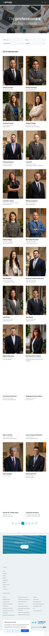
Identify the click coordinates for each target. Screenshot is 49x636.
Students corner (6, 584)
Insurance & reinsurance (23, 606)
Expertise (5, 573)
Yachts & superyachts (37, 610)
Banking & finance (6, 599)
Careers (4, 586)
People (4, 575)
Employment (5, 613)
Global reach (5, 580)
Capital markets (6, 601)
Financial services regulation (23, 599)
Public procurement (37, 601)
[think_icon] (44, 627)
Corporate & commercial (8, 608)
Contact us (24, 546)
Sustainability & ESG (37, 606)
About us (4, 578)
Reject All (17, 630)
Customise (8, 630)
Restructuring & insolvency (38, 604)
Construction (5, 606)
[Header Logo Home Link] (7, 2)
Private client (35, 599)
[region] (17, 626)
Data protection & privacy (8, 610)
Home (4, 571)
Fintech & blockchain (22, 601)
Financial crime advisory (23, 597)
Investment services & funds (23, 612)
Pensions (35, 597)
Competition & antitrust (8, 604)
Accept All (25, 630)
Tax (34, 608)
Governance (20, 604)
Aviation (4, 597)
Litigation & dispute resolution (24, 614)
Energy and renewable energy (9, 615)
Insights (4, 582)
